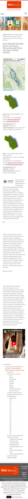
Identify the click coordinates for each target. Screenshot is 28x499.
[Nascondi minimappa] (23, 86)
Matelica (11, 387)
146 (10, 430)
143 (10, 424)
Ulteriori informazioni (17, 497)
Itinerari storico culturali (13, 374)
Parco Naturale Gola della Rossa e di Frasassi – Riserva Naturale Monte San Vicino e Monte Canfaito (14, 368)
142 (10, 422)
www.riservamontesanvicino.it (16, 163)
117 (10, 411)
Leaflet (11, 88)
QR (15, 88)
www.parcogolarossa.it (14, 119)
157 (10, 433)
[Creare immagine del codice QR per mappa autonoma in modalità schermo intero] (21, 59)
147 (10, 432)
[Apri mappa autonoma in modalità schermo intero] (20, 59)
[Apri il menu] (26, 13)
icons (13, 88)
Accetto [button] (8, 497)
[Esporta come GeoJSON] (23, 59)
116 (10, 409)
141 (10, 420)
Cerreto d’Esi (12, 379)
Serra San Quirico (14, 391)
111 (10, 405)
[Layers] (22, 64)
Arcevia (11, 377)
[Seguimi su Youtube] (3, 14)
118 (10, 413)
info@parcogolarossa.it (12, 121)
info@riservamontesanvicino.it (14, 164)
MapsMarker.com (6, 88)
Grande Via (10, 372)
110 (10, 404)
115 (10, 407)
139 (10, 417)
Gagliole (11, 383)
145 (10, 428)
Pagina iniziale (7, 34)
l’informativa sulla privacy (10, 490)
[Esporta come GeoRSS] (24, 59)
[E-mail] (2, 14)
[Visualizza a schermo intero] (5, 69)
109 (10, 402)
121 (10, 415)
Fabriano (11, 381)
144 (10, 426)
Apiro (10, 376)
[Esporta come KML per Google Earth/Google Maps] (19, 59)
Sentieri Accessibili (12, 456)
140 (10, 419)
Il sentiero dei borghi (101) (16, 454)
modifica (11, 90)
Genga (11, 385)
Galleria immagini (12, 457)
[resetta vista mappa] (5, 76)
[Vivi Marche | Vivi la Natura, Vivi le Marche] (14, 4)
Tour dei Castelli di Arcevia (14, 392)
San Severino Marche (15, 389)
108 (10, 400)
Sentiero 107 (12, 398)
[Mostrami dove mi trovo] (5, 72)
